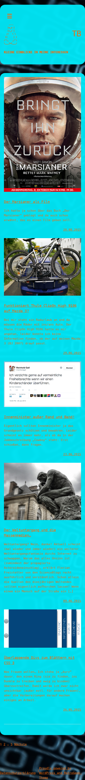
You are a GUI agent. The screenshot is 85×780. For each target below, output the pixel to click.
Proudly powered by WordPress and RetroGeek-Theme (60, 772)
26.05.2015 (72, 709)
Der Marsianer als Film (27, 202)
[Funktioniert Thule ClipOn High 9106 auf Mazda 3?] (42, 294)
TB (76, 33)
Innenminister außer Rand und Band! (39, 417)
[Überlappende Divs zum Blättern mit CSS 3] (42, 646)
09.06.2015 (72, 601)
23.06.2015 (72, 454)
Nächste (20, 744)
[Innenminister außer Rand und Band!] (42, 406)
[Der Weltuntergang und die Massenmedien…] (42, 519)
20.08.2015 (72, 229)
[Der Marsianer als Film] (42, 191)
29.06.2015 (72, 353)
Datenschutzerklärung (18, 773)
